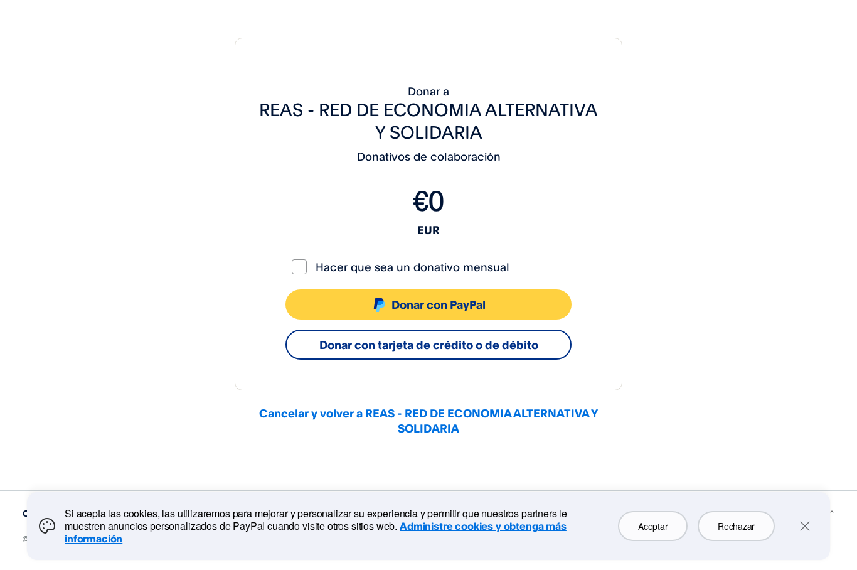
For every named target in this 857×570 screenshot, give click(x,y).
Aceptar (653, 526)
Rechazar (736, 526)
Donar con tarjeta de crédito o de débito (428, 345)
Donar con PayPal (438, 304)
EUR (428, 230)
